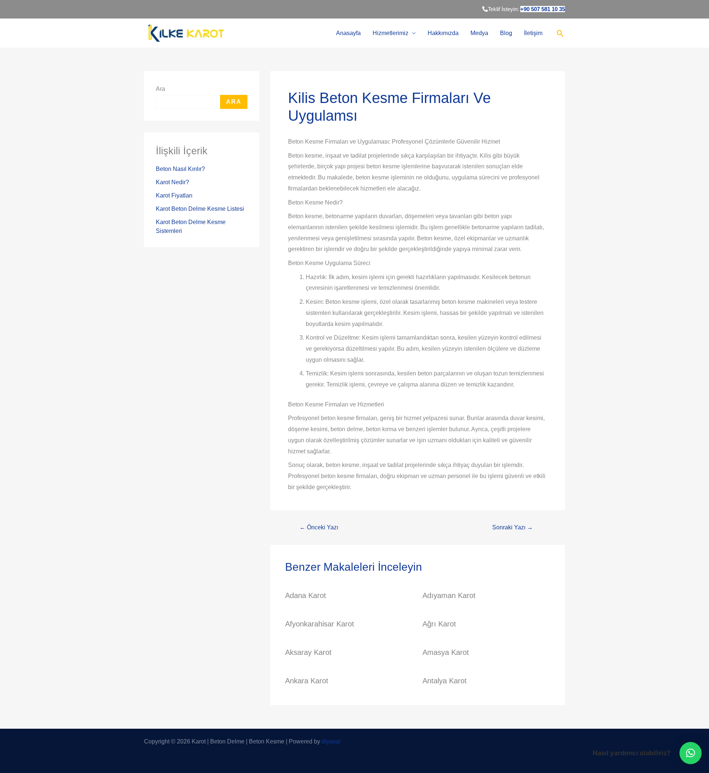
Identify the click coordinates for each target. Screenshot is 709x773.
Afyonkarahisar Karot (319, 624)
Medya (479, 33)
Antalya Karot (444, 681)
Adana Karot (305, 595)
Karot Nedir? (172, 182)
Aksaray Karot (308, 652)
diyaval (331, 741)
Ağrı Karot (439, 624)
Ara (160, 89)
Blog (506, 33)
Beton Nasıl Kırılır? (180, 169)
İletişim (533, 33)
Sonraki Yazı (512, 527)
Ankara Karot (306, 681)
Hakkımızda (443, 33)
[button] (690, 753)
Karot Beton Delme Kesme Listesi (200, 209)
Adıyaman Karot (449, 595)
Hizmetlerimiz (390, 33)
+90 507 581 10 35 (542, 9)
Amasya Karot (445, 652)
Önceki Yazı (318, 527)
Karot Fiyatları (174, 195)
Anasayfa (348, 33)
